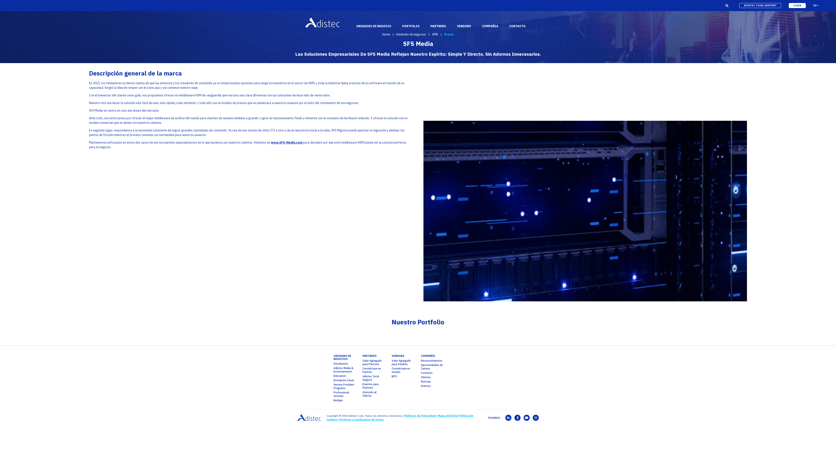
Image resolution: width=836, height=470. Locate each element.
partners (369, 356)
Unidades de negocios (411, 34)
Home (386, 34)
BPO (394, 376)
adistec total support (760, 5)
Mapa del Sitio (447, 415)
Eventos (426, 386)
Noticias (426, 381)
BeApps (338, 400)
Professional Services (341, 394)
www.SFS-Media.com (286, 142)
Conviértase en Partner (371, 370)
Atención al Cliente (369, 394)
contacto (517, 26)
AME (435, 34)
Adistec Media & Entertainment (343, 369)
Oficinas (426, 377)
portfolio (411, 26)
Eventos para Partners (370, 386)
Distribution (341, 363)
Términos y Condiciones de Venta (361, 419)
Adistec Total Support (370, 378)
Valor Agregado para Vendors (401, 362)
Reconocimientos (431, 360)
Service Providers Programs (344, 386)
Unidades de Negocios (342, 357)
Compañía (428, 356)
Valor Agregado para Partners (372, 362)
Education (340, 376)
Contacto (427, 372)
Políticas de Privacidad (420, 415)
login (797, 5)
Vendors (398, 356)
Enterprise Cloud (344, 380)
